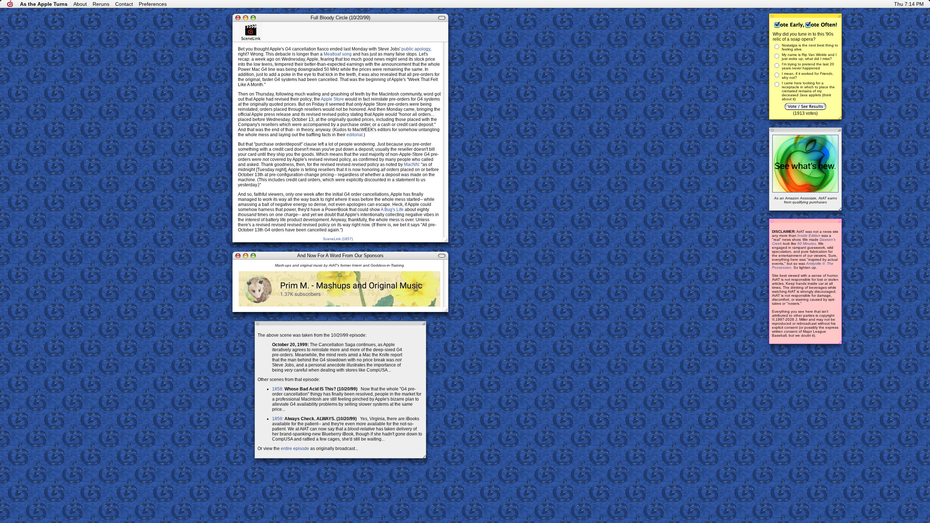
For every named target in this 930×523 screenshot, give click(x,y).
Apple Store (332, 99)
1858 (277, 389)
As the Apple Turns (44, 4)
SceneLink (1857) (338, 239)
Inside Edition (808, 236)
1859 (277, 418)
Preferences (153, 4)
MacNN (411, 164)
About (80, 4)
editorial (355, 134)
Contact (124, 4)
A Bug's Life (392, 209)
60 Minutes (806, 244)
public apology (415, 49)
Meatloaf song (338, 54)
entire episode (295, 448)
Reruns (101, 4)
